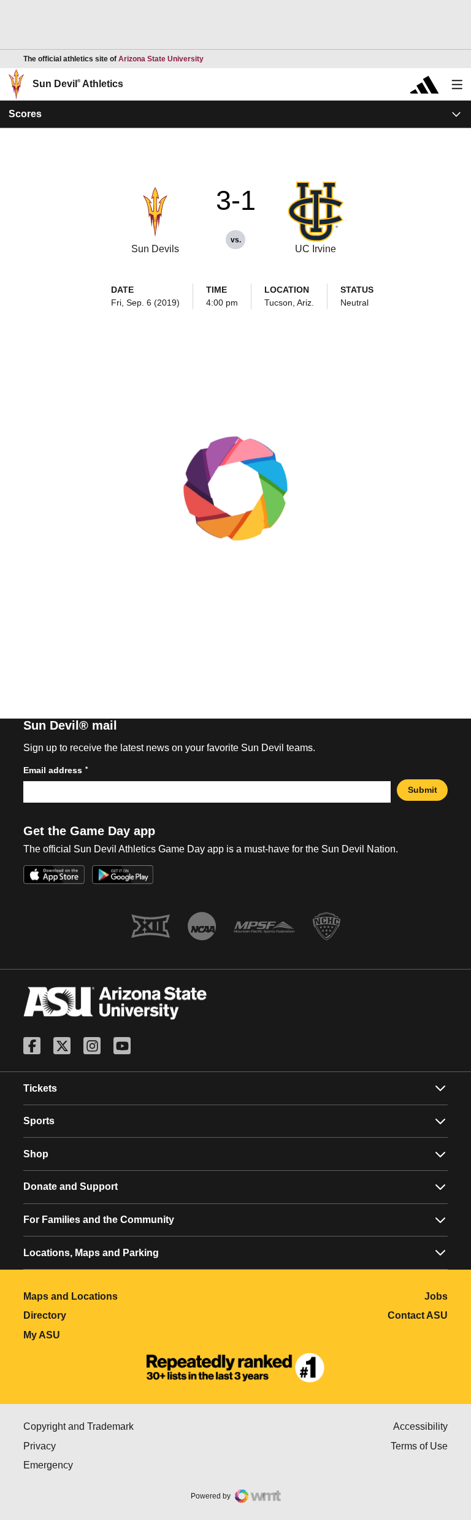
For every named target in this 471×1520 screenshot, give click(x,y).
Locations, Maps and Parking (91, 1253)
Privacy (91, 1446)
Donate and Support (70, 1186)
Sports (39, 1121)
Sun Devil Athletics (78, 84)
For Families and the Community (98, 1219)
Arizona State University (161, 59)
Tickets (40, 1088)
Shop (35, 1154)
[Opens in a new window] (235, 1368)
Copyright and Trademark (129, 1426)
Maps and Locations (124, 1296)
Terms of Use (419, 1446)
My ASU (96, 1335)
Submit (422, 790)
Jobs (436, 1296)
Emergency (100, 1465)
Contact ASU (418, 1315)
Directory (99, 1315)
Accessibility (420, 1426)
